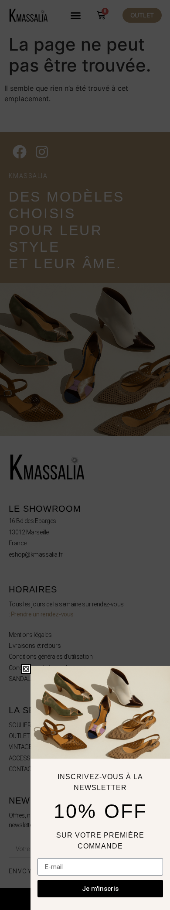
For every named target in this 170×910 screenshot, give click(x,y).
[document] (85, 455)
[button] (26, 669)
